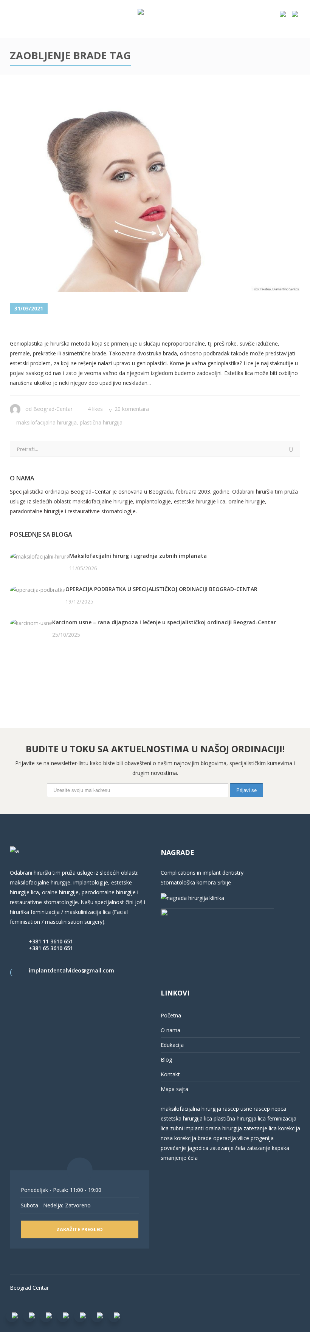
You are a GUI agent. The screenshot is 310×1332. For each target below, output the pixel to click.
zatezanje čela (227, 1147)
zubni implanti (187, 1128)
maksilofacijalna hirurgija (192, 1108)
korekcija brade (193, 1138)
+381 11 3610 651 (51, 941)
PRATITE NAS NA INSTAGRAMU (49, 673)
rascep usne (237, 1108)
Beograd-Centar (53, 408)
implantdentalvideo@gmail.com (71, 970)
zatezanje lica (260, 1128)
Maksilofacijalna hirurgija (46, 422)
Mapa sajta (174, 1089)
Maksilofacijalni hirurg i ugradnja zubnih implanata (138, 555)
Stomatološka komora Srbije (196, 882)
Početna (171, 1015)
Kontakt (170, 1074)
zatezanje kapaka (267, 1147)
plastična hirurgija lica (239, 1118)
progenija (262, 1138)
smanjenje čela (179, 1157)
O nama (170, 1030)
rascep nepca (269, 1108)
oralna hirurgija (223, 1128)
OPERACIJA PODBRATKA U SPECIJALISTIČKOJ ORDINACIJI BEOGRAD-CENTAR (161, 589)
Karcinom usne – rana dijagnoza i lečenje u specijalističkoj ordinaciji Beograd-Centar (164, 622)
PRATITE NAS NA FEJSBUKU (44, 663)
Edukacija (172, 1044)
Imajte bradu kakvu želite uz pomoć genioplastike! (138, 327)
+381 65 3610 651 (51, 948)
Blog (166, 1059)
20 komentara (132, 408)
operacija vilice (231, 1138)
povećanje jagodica (184, 1147)
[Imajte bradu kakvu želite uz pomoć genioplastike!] (155, 195)
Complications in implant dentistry (202, 872)
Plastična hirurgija (101, 422)
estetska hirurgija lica (186, 1118)
